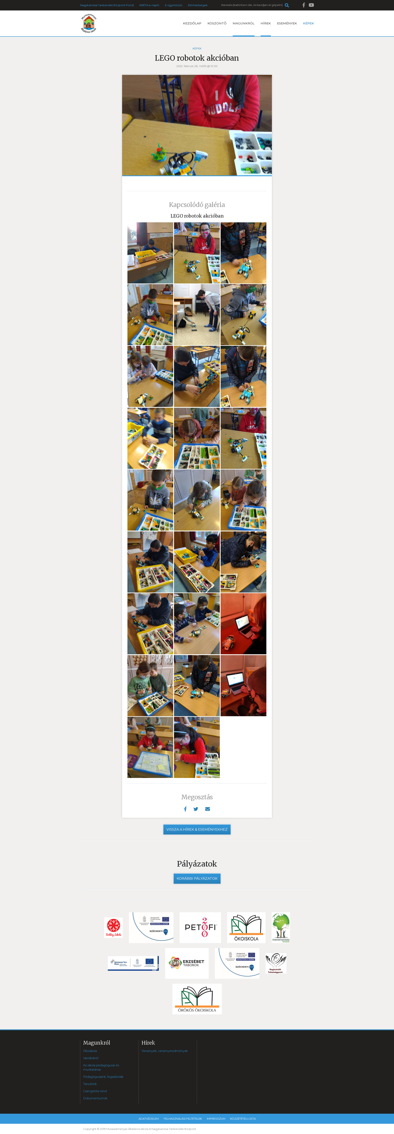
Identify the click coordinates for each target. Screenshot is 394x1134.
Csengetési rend (95, 1091)
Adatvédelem (149, 1118)
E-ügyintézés (173, 5)
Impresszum (216, 1118)
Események (287, 23)
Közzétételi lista (243, 1118)
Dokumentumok (95, 1098)
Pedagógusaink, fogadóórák (103, 1077)
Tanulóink (90, 1084)
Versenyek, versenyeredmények (165, 1051)
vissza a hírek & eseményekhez (197, 829)
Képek (308, 23)
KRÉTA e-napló (149, 5)
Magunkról (243, 23)
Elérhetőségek (198, 5)
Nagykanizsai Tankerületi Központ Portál (107, 5)
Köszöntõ (217, 23)
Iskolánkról (90, 1058)
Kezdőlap (192, 23)
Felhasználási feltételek (183, 1118)
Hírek (266, 23)
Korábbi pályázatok (197, 878)
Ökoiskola (90, 1051)
